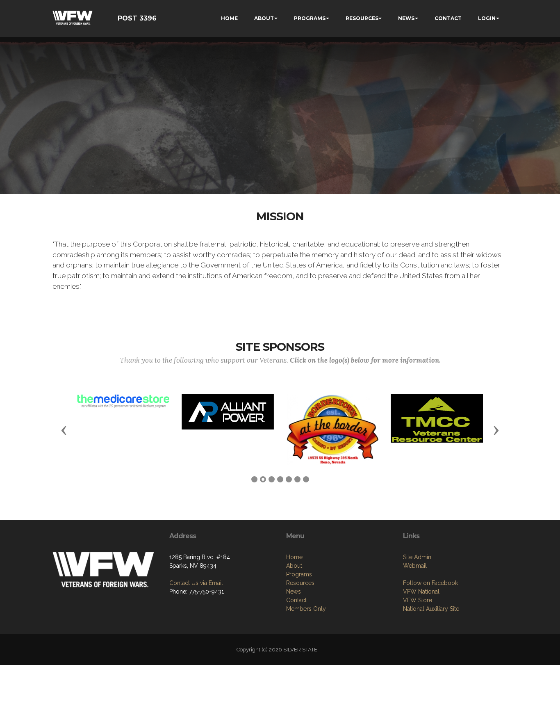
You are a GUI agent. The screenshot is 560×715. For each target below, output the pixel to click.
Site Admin (417, 557)
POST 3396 (137, 18)
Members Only (306, 608)
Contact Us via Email (196, 583)
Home (294, 557)
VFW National (421, 591)
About (294, 565)
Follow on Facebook (430, 583)
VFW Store (417, 600)
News (293, 591)
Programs (299, 574)
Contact (296, 600)
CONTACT (448, 18)
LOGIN (487, 18)
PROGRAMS (310, 18)
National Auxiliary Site (431, 608)
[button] (64, 430)
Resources (300, 583)
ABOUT (264, 18)
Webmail (415, 565)
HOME (229, 18)
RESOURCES (362, 18)
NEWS (406, 18)
